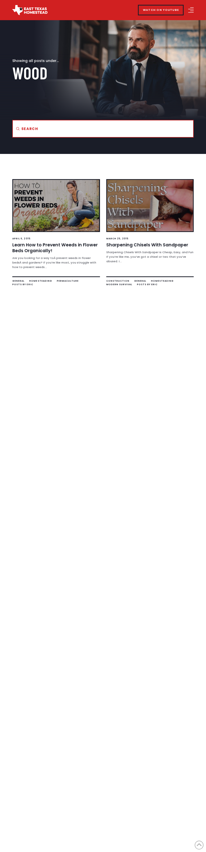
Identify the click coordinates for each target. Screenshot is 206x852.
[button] (191, 10)
